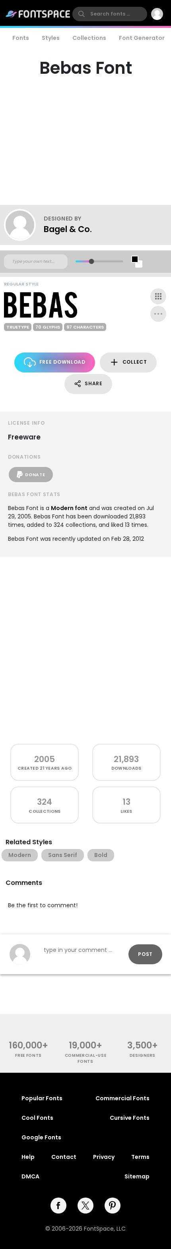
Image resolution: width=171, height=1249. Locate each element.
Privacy (104, 1157)
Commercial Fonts (122, 1098)
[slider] (91, 261)
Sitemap (137, 1176)
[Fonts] (38, 14)
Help (28, 1157)
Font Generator (142, 38)
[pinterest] (112, 1206)
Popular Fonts (41, 1098)
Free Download (62, 362)
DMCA (30, 1176)
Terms (140, 1157)
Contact (63, 1157)
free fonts (28, 1055)
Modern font (69, 508)
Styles (51, 38)
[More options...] (158, 314)
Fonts (20, 38)
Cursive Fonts (130, 1118)
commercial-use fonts (86, 1058)
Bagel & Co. (68, 229)
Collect (134, 362)
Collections (89, 38)
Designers (142, 1055)
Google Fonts (41, 1137)
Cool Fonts (37, 1118)
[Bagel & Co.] (24, 225)
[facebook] (58, 1206)
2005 (44, 759)
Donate (35, 475)
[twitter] (85, 1206)
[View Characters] (158, 296)
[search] (109, 14)
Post (145, 954)
